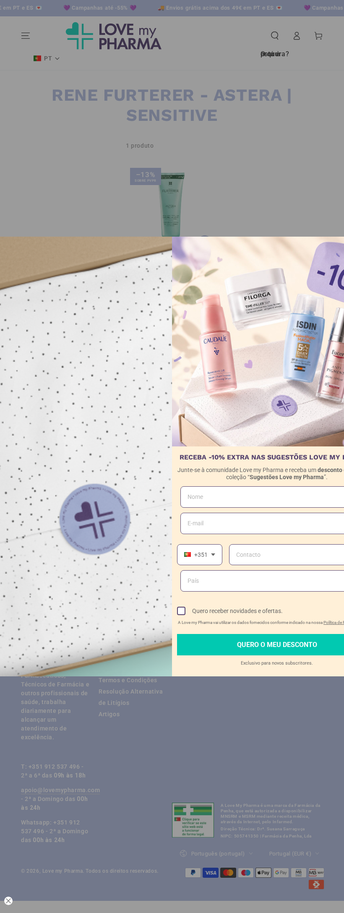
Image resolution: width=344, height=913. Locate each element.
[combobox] (199, 555)
